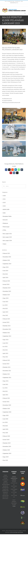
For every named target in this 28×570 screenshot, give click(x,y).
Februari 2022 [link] (6, 360)
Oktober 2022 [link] (6, 332)
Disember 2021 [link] (6, 367)
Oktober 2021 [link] (6, 374)
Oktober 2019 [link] (6, 450)
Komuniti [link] (5, 219)
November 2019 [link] (7, 446)
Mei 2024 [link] (5, 274)
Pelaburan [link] (5, 223)
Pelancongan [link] (6, 226)
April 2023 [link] (5, 312)
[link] (2, 5)
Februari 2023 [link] (6, 319)
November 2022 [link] (7, 329)
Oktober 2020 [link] (6, 408)
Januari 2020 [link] (6, 439)
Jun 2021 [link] (5, 388)
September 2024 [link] (7, 263)
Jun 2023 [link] (5, 305)
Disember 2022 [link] (6, 325)
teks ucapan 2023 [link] (7, 237)
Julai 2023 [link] (5, 301)
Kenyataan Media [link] (7, 216)
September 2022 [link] (7, 336)
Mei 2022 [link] (5, 350)
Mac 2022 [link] (5, 357)
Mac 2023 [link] (5, 315)
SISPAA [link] (14, 506)
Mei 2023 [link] (5, 308)
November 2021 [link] (7, 370)
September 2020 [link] (7, 412)
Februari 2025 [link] (6, 253)
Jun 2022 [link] (5, 346)
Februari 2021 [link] (6, 398)
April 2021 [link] (5, 394)
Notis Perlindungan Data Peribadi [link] (16, 532)
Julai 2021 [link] (5, 384)
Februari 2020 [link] (6, 436)
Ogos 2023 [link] (5, 298)
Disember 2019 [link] (6, 443)
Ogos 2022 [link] (5, 339)
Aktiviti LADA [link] (6, 209)
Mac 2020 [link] (5, 432)
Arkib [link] (4, 213)
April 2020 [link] (5, 429)
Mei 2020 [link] (5, 425)
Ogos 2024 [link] (5, 267)
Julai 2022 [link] (5, 343)
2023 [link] (4, 202)
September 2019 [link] (7, 453)
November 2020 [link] (7, 405)
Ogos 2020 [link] (5, 415)
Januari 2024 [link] (6, 284)
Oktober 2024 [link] (6, 260)
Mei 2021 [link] (5, 391)
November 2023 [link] (7, 291)
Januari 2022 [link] (6, 363)
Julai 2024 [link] (5, 270)
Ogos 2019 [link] (5, 457)
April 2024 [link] (5, 277)
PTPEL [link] (4, 230)
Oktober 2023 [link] (6, 294)
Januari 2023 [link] (6, 322)
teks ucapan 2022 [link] (7, 233)
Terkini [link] (4, 244)
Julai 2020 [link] (5, 419)
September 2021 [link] (7, 377)
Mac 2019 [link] (5, 460)
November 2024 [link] (7, 256)
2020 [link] (4, 195)
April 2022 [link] (5, 353)
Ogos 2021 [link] (5, 381)
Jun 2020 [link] (5, 422)
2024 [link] (4, 206)
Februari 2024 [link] (6, 281)
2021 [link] (4, 199)
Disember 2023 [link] (6, 288)
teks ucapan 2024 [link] (7, 240)
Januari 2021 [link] (6, 401)
